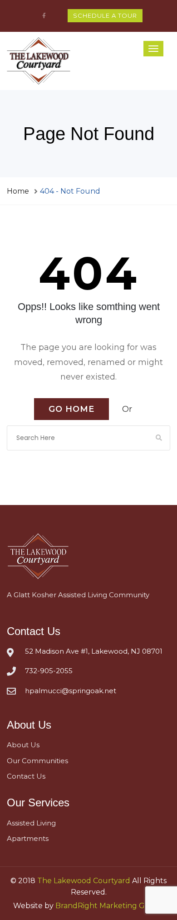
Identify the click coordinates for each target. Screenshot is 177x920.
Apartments (28, 843)
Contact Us (26, 780)
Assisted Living (31, 827)
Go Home (71, 414)
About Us (23, 749)
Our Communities (37, 765)
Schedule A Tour (105, 15)
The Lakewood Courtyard (83, 885)
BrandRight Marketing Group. (109, 910)
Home (18, 191)
